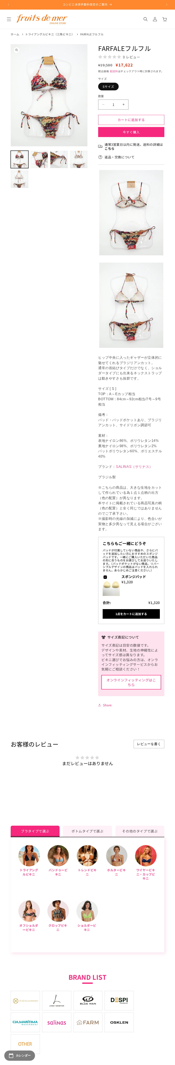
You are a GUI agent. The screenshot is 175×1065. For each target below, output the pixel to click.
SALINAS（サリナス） (134, 466)
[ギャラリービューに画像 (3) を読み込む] (59, 159)
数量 (101, 96)
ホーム (15, 34)
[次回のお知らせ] (166, 4)
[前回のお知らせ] (8, 4)
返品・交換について (119, 157)
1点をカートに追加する (131, 614)
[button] (9, 19)
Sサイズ (108, 86)
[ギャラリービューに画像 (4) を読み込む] (79, 159)
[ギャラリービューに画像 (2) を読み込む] (39, 159)
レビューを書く (149, 744)
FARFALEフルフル (92, 34)
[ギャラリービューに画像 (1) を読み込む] (19, 159)
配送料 (114, 71)
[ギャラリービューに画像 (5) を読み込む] (19, 179)
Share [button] (107, 705)
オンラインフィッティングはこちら (131, 682)
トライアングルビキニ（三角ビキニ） (49, 34)
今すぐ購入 (131, 132)
